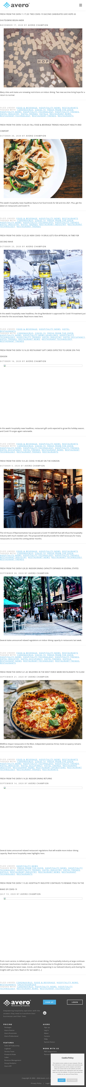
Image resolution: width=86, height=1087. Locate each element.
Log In (46, 1030)
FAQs (46, 1039)
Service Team (9, 1051)
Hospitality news (11, 112)
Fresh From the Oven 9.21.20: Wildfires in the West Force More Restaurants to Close (42, 672)
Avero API (8, 1066)
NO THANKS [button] (72, 1080)
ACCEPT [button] (61, 1080)
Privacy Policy (36, 1083)
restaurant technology (15, 116)
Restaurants (70, 108)
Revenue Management (12, 1060)
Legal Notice (50, 1083)
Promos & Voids (10, 1054)
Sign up (47, 1027)
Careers (47, 1036)
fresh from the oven (60, 110)
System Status (49, 1042)
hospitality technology (38, 112)
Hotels (43, 114)
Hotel (66, 329)
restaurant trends (44, 116)
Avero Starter (9, 1030)
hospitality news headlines (40, 335)
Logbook (7, 1049)
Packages (7, 1027)
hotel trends (29, 114)
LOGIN (75, 1002)
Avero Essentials (10, 1033)
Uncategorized (26, 984)
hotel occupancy (74, 337)
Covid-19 (40, 110)
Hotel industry (9, 114)
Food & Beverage (27, 108)
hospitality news (50, 108)
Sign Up (49, 1002)
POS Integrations (50, 1051)
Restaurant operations (51, 767)
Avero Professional (11, 1036)
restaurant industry (52, 224)
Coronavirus (25, 110)
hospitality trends (67, 112)
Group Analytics (10, 1063)
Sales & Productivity (11, 1046)
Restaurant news (60, 114)
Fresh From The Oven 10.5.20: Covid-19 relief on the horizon (30, 461)
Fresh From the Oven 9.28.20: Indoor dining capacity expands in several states (39, 568)
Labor (6, 1057)
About (46, 1033)
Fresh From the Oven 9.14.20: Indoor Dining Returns (26, 778)
